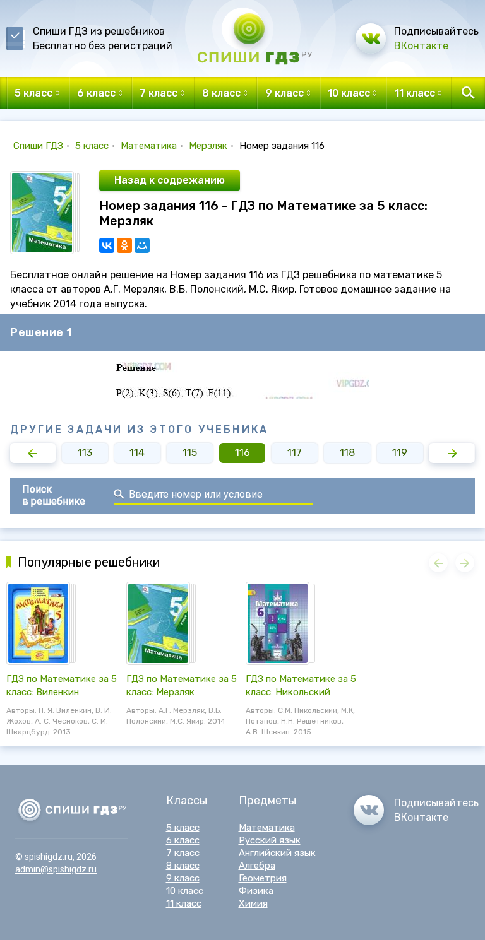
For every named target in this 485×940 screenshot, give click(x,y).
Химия (253, 903)
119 (399, 453)
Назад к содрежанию (169, 180)
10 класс (184, 890)
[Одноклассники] (124, 245)
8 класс (183, 865)
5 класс (92, 145)
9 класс (183, 878)
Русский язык (270, 840)
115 (190, 453)
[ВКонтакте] (106, 245)
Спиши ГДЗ (38, 145)
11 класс (183, 903)
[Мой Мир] (142, 245)
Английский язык (277, 853)
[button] (33, 453)
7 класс (183, 853)
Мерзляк (208, 145)
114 (137, 453)
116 (242, 453)
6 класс (183, 840)
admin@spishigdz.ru (56, 869)
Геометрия (263, 878)
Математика (149, 145)
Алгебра (257, 865)
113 (85, 453)
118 (347, 453)
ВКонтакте (421, 46)
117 (294, 453)
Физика (256, 890)
